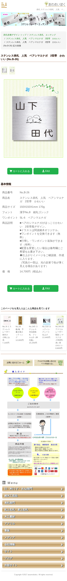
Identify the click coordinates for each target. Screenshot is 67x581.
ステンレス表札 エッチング (42, 35)
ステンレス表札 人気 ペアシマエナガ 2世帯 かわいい (33, 38)
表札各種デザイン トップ (14, 35)
